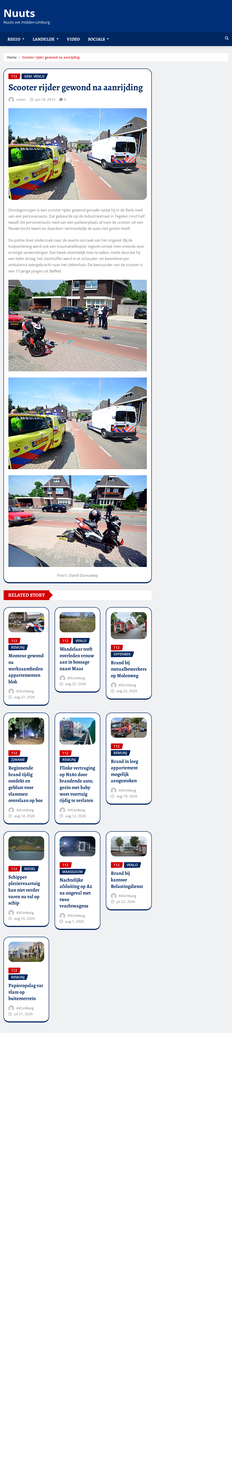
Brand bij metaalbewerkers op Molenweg (129, 669)
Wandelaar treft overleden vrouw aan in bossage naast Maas (77, 659)
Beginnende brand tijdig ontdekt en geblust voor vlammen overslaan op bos (25, 784)
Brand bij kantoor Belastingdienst (127, 880)
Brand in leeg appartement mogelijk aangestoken (124, 771)
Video (73, 39)
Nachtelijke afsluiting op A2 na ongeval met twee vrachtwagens (76, 893)
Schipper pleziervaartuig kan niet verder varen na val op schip (24, 890)
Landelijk (44, 39)
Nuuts (19, 13)
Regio (14, 39)
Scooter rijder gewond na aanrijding (51, 57)
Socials (97, 39)
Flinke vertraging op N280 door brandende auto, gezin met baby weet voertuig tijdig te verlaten (77, 784)
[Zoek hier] (227, 38)
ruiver (21, 99)
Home (12, 57)
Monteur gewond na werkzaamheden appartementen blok (26, 668)
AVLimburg (25, 691)
